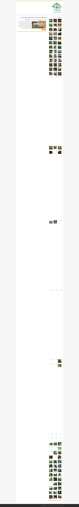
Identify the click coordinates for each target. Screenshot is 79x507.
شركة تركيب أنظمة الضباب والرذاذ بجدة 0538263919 (35, 19)
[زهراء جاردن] (57, 7)
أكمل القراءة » (43, 29)
